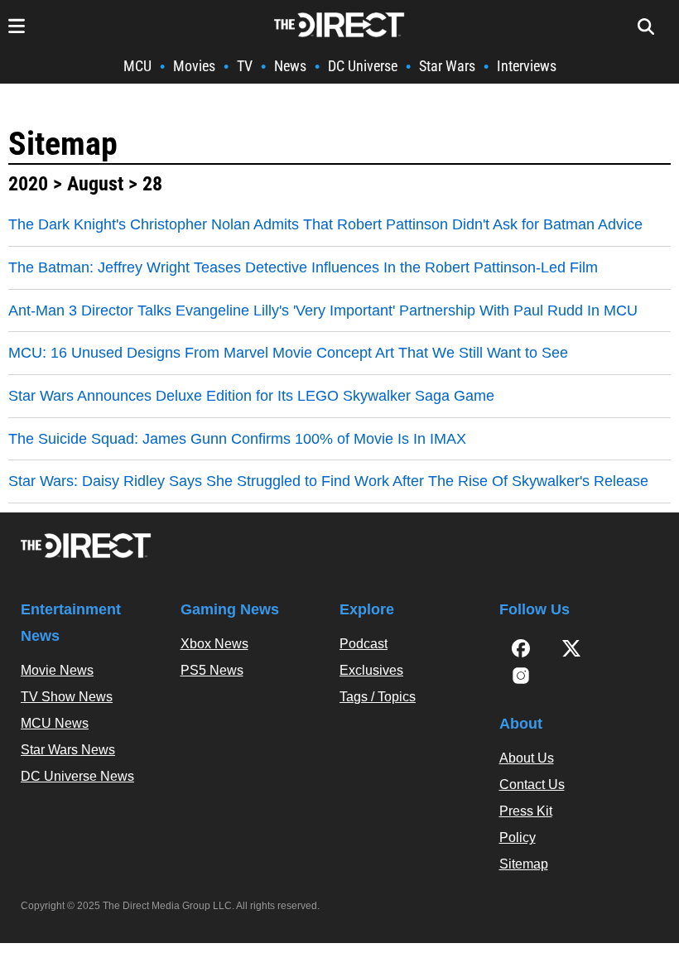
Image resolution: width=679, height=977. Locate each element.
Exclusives (371, 670)
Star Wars (447, 66)
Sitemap (63, 143)
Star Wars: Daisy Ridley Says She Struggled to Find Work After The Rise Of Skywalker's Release (328, 481)
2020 (28, 183)
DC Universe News (77, 776)
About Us (526, 758)
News (290, 66)
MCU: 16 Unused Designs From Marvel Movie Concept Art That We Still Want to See (288, 352)
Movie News (57, 670)
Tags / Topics (378, 697)
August (95, 183)
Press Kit (525, 811)
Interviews (526, 66)
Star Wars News (68, 750)
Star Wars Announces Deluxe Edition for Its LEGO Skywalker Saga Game (251, 395)
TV (245, 66)
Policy (517, 837)
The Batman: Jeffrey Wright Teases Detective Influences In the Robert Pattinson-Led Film (303, 267)
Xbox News (214, 644)
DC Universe (362, 66)
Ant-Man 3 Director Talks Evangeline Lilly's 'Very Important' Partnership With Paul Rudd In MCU (323, 310)
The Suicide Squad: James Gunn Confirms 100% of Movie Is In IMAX (237, 439)
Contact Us (532, 784)
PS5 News (212, 670)
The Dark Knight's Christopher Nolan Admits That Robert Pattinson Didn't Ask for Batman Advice (325, 224)
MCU (137, 66)
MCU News (55, 723)
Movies (194, 66)
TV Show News (67, 697)
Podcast (364, 644)
